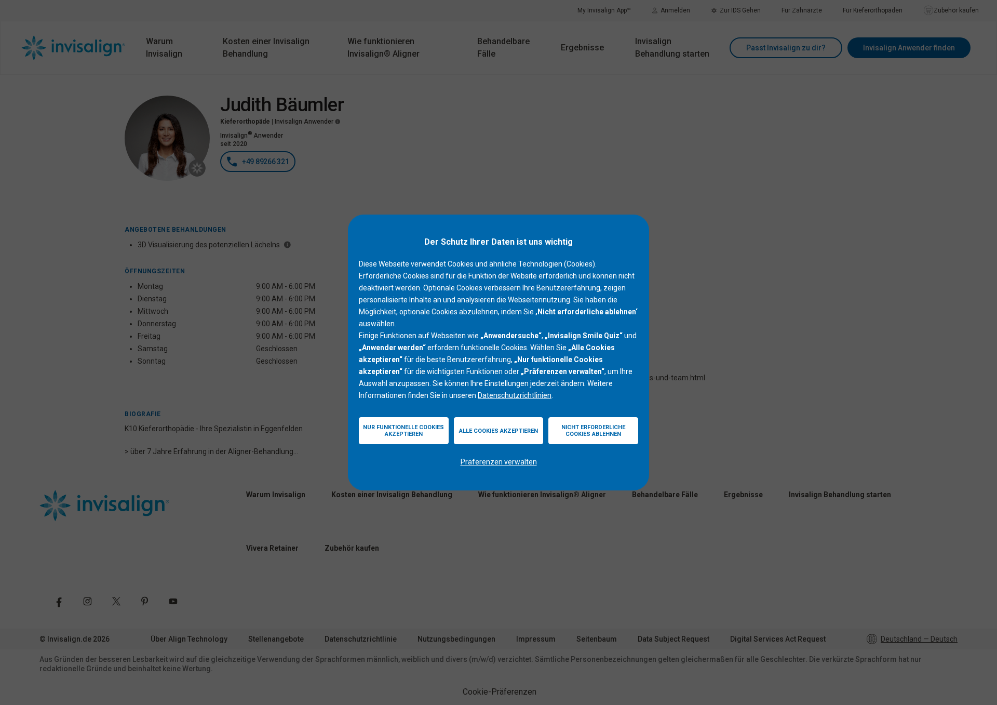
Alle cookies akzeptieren (498, 431)
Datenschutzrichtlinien (514, 395)
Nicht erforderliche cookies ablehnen (593, 430)
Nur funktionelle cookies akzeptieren (403, 430)
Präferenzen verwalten (499, 462)
